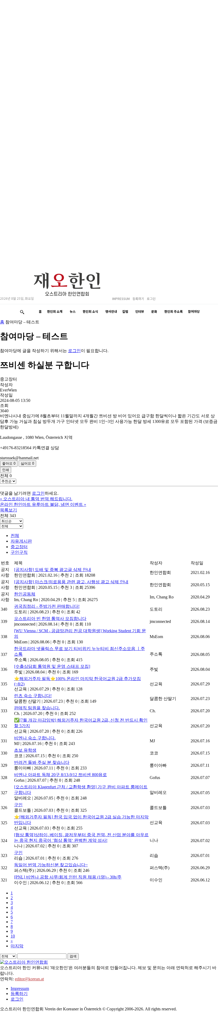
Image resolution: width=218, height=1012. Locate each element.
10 (13, 936)
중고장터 (19, 546)
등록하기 (19, 993)
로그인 (74, 350)
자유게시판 (21, 541)
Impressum (20, 988)
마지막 (17, 946)
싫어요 (27, 463)
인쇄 (5, 470)
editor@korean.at (29, 979)
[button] (22, 312)
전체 (15, 535)
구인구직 (19, 552)
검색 (73, 956)
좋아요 (8, 463)
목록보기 (8, 510)
